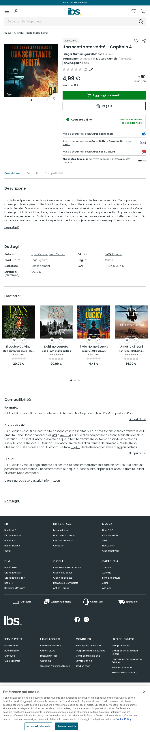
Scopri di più (137, 419)
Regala (106, 106)
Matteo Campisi (107, 58)
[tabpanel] (31, 70)
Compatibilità (54, 173)
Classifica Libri (12, 535)
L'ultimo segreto (56, 347)
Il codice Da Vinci (18, 347)
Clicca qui (11, 481)
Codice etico (83, 666)
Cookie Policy (123, 719)
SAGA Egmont (73, 63)
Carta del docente (50, 645)
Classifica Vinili (110, 550)
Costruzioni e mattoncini (67, 567)
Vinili (104, 540)
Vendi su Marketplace (88, 655)
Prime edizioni (60, 530)
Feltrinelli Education (122, 667)
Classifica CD (110, 535)
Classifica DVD (12, 572)
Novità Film (10, 567)
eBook (7, 550)
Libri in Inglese (12, 545)
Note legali (12, 501)
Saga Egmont (72, 58)
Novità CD (107, 530)
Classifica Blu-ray (14, 577)
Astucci (106, 588)
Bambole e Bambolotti (65, 582)
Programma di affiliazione (90, 650)
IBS (76, 85)
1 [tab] (31, 100)
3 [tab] (78, 380)
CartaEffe (9, 655)
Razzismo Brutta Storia (124, 672)
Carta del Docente (102, 133)
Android (65, 435)
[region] (75, 709)
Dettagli (32, 173)
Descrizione (12, 173)
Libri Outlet (10, 540)
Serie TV (8, 582)
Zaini (105, 582)
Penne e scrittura (111, 577)
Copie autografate (63, 540)
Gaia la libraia (12, 660)
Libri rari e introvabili (64, 535)
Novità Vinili (108, 545)
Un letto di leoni (131, 347)
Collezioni (58, 545)
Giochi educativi (62, 572)
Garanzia (45, 660)
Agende (106, 572)
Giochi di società (62, 577)
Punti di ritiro (11, 645)
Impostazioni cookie (38, 726)
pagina (75, 447)
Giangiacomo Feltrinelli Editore (125, 652)
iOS (54, 435)
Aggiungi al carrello (106, 95)
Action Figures (61, 588)
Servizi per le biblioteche (89, 645)
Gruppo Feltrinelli (121, 645)
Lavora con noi (84, 660)
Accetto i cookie (66, 726)
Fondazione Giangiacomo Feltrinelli (127, 660)
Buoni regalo (11, 650)
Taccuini (107, 567)
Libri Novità (10, 530)
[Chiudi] (144, 692)
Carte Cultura (47, 650)
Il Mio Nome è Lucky (94, 347)
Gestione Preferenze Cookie (55, 666)
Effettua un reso (48, 655)
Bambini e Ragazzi (14, 588)
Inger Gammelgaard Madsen (84, 54)
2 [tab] (75, 380)
